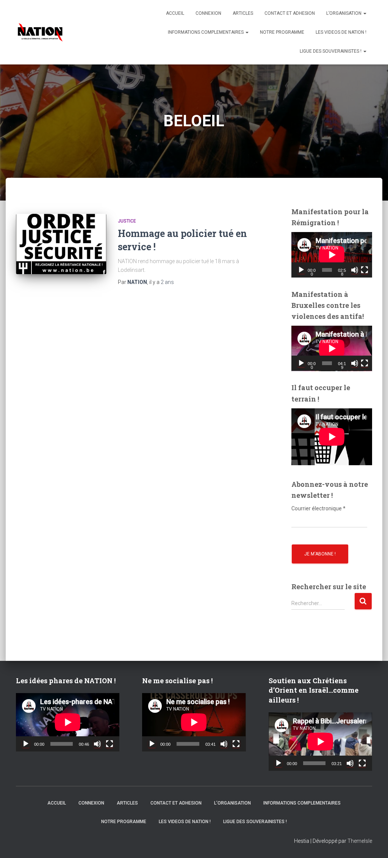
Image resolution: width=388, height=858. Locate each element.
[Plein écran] (364, 270)
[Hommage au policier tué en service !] (61, 244)
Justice (127, 221)
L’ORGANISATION (344, 13)
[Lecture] (301, 270)
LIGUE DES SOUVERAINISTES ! (331, 51)
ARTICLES (243, 13)
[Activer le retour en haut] (372, 842)
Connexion (208, 13)
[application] (331, 255)
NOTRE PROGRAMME (282, 32)
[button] (364, 13)
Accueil (175, 13)
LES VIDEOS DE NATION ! (341, 32)
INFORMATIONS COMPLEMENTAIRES (206, 32)
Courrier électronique (318, 508)
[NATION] (40, 32)
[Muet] (354, 270)
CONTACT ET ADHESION (289, 13)
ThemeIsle (359, 841)
